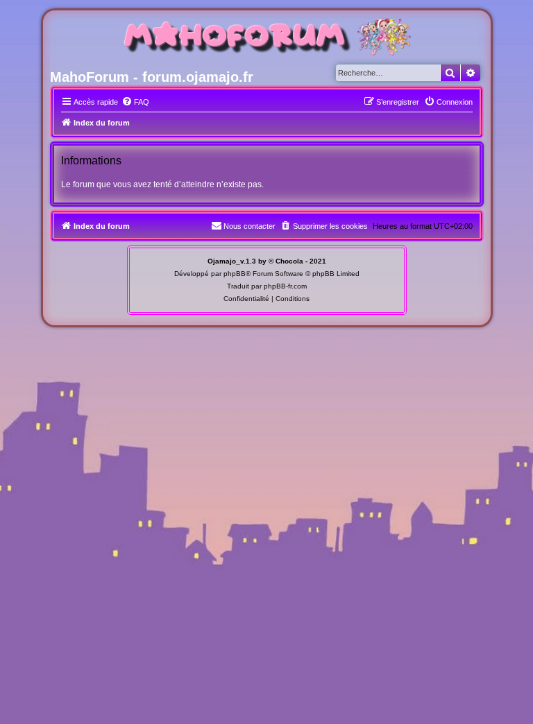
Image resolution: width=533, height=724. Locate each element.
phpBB (234, 273)
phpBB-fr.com (285, 286)
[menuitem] (135, 102)
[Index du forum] (267, 38)
